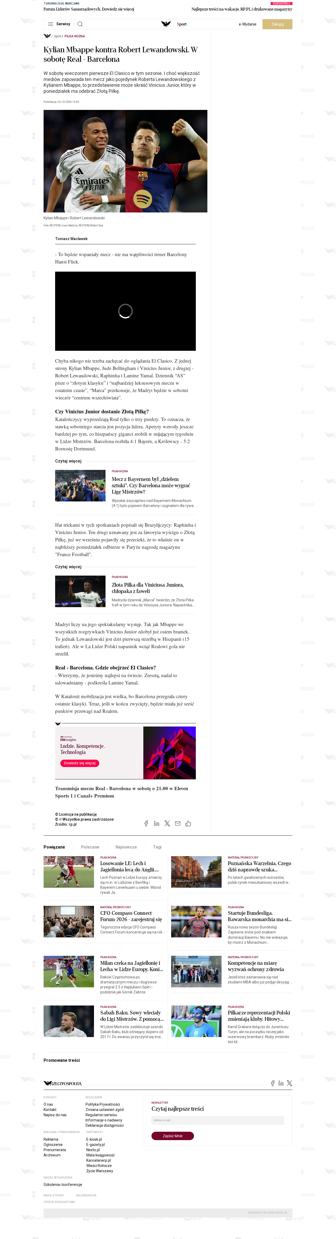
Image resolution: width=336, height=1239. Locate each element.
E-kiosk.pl (94, 1139)
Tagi (157, 847)
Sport (57, 36)
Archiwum (52, 1155)
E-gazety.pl (95, 1144)
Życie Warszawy (99, 1171)
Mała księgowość (100, 1155)
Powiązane (54, 847)
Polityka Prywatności (103, 1104)
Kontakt (50, 1110)
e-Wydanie (247, 24)
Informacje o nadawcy (104, 1120)
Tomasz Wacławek (71, 239)
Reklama (51, 1139)
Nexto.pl (93, 1150)
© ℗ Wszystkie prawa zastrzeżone (84, 819)
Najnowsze (126, 847)
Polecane (90, 847)
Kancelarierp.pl (98, 1160)
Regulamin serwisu (101, 1115)
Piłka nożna (75, 36)
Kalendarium (86, 1195)
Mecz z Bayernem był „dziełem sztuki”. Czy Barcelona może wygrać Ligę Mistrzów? (151, 485)
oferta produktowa (59, 1202)
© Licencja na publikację (76, 814)
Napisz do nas (55, 1115)
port (182, 24)
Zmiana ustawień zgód (105, 1110)
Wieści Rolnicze (99, 1166)
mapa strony (54, 1195)
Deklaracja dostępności (105, 1125)
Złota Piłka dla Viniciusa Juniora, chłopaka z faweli (148, 588)
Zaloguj (277, 24)
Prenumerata (55, 1150)
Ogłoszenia (53, 1144)
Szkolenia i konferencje (63, 1184)
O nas (48, 1104)
